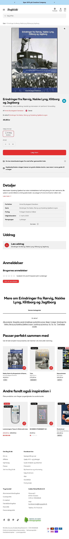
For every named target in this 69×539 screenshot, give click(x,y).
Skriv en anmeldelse (10, 281)
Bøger (48, 322)
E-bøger (53, 322)
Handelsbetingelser (9, 503)
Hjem (4, 23)
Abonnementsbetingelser (11, 493)
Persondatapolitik (9, 510)
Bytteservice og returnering (33, 469)
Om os (5, 456)
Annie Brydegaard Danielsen (14, 110)
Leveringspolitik (21, 532)
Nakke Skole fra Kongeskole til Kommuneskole (15, 373)
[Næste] (54, 2)
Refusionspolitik (31, 530)
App (25, 476)
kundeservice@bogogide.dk (37, 504)
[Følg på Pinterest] (13, 520)
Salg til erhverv (29, 473)
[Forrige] (14, 2)
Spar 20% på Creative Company (34, 2)
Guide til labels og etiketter (33, 463)
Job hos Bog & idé (9, 469)
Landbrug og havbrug (41, 324)
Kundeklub (27, 480)
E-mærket (6, 500)
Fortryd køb (28, 483)
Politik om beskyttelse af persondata (14, 530)
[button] (6, 435)
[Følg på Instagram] (8, 520)
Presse (5, 466)
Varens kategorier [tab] (34, 310)
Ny (50, 324)
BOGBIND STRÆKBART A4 (38, 429)
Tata (31, 373)
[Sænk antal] (5, 144)
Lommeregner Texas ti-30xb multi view (15, 429)
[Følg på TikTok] (18, 520)
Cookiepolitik (7, 497)
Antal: (5, 140)
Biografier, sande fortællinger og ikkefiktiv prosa (29, 322)
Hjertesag (6, 463)
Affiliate (5, 459)
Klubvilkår (6, 507)
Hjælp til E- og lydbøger (32, 459)
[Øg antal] (13, 144)
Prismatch (27, 466)
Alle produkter (7, 322)
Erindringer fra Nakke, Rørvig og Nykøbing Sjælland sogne (28, 115)
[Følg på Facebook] (4, 520)
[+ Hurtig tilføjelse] (24, 368)
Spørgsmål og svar (30, 456)
